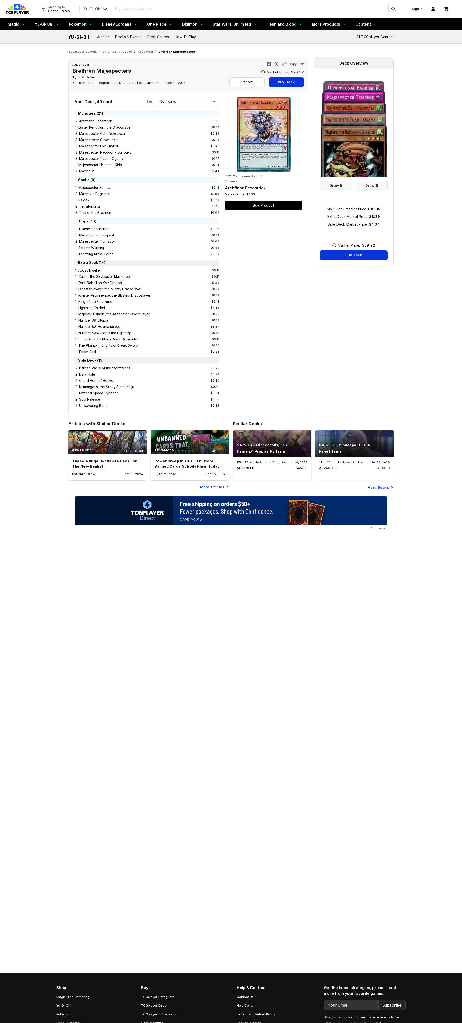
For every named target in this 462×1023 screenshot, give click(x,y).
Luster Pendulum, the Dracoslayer (105, 127)
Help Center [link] (246, 1005)
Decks (127, 51)
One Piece (157, 24)
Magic (13, 24)
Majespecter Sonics (94, 187)
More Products (326, 24)
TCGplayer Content (82, 51)
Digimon (189, 24)
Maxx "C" (87, 171)
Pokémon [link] (63, 1014)
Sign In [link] (417, 9)
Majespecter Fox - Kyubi (98, 146)
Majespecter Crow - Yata (99, 140)
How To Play (185, 37)
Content (363, 24)
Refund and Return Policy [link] (256, 1014)
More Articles (212, 487)
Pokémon (77, 24)
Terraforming (89, 206)
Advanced (145, 51)
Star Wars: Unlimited (232, 24)
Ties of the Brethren (95, 212)
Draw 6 (371, 185)
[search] (250, 8)
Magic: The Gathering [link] (72, 997)
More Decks (378, 487)
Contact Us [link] (245, 997)
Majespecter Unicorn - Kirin (100, 165)
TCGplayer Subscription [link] (159, 1014)
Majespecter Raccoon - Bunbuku (105, 152)
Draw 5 (335, 185)
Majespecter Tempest (96, 235)
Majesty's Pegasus (94, 194)
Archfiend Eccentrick (95, 121)
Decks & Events (128, 37)
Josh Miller (86, 77)
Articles (103, 37)
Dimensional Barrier (94, 229)
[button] (393, 9)
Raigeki (84, 200)
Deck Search (158, 37)
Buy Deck (286, 82)
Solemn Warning (91, 248)
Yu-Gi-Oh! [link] (63, 1005)
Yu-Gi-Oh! (44, 24)
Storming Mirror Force (96, 254)
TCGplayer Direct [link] (154, 1005)
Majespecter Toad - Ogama (101, 158)
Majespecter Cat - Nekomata (102, 133)
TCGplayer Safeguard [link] (157, 997)
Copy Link (296, 64)
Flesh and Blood (281, 24)
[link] (17, 9)
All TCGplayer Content (375, 37)
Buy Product (263, 205)
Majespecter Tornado (96, 241)
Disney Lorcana (117, 24)
